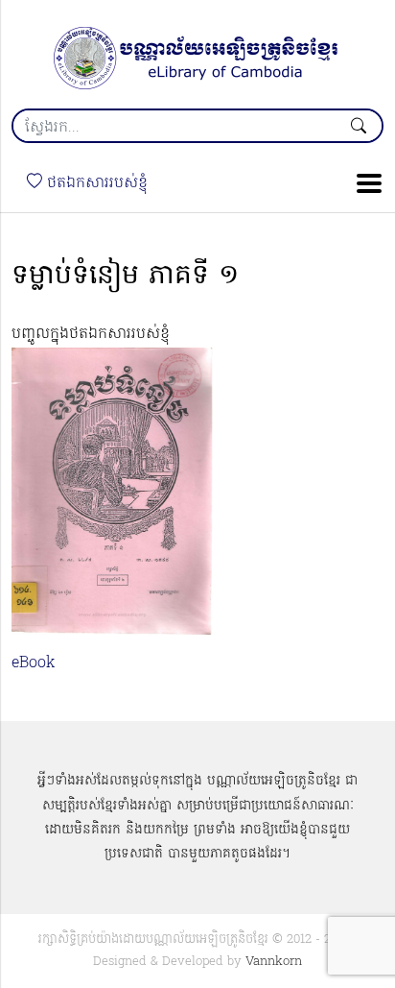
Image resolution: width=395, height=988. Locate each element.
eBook (34, 663)
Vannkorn (273, 961)
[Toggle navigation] (363, 183)
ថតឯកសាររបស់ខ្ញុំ (95, 183)
